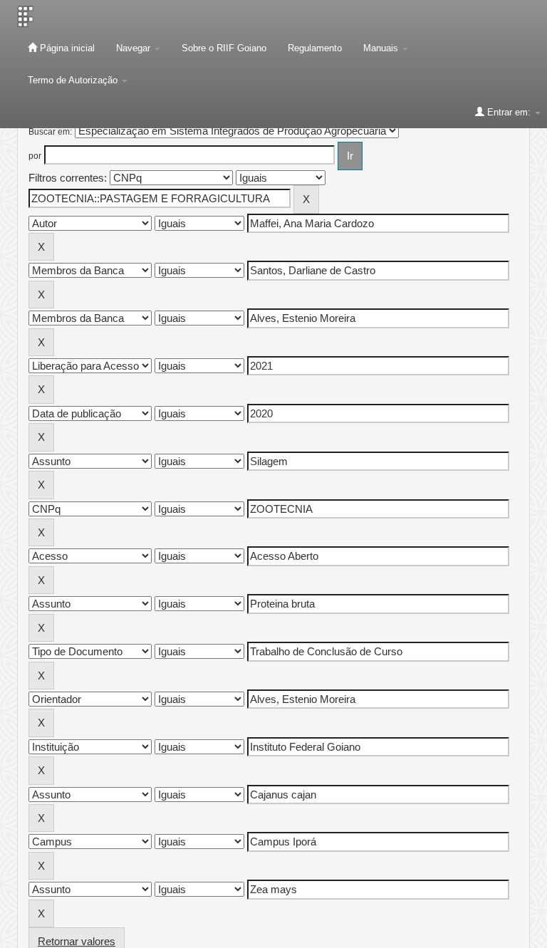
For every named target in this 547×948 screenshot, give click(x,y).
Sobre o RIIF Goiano (224, 48)
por (34, 156)
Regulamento (315, 48)
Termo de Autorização (74, 80)
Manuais (382, 48)
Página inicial (66, 48)
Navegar (134, 48)
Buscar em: (50, 132)
